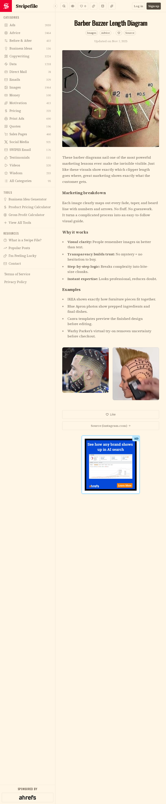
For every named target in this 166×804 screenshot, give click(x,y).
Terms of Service (70, 471)
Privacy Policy (97, 471)
